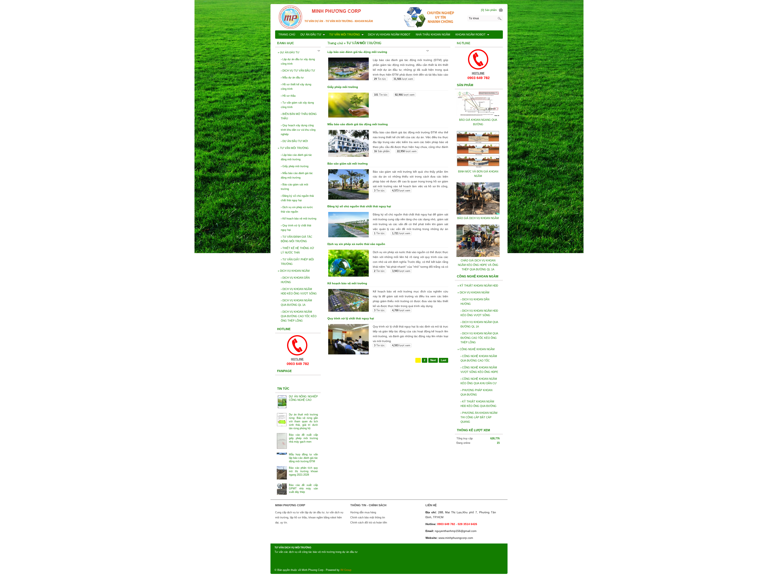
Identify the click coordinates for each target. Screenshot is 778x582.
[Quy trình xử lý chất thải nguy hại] (348, 340)
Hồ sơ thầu (288, 95)
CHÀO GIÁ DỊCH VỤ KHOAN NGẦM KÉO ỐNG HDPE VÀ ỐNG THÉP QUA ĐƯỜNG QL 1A (478, 265)
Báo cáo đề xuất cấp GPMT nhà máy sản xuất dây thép (303, 488)
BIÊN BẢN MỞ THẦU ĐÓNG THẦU (299, 116)
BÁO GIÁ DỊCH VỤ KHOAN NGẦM (478, 218)
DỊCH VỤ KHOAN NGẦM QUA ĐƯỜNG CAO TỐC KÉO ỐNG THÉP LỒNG (479, 338)
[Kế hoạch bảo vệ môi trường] (348, 301)
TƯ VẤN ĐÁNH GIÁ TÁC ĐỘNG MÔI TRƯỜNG (296, 239)
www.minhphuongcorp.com (455, 537)
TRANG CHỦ (286, 34)
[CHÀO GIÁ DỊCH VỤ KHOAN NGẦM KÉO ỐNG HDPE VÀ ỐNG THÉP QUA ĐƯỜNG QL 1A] (478, 256)
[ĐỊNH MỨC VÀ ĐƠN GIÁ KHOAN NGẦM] (478, 167)
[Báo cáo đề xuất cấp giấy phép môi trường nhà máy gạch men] (282, 441)
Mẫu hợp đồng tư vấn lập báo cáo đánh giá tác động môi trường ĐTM (303, 458)
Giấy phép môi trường (342, 87)
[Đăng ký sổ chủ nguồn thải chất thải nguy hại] (348, 225)
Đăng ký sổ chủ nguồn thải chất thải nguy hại (359, 206)
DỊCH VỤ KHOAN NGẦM (473, 292)
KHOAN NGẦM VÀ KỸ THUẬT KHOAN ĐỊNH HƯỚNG (452, 42)
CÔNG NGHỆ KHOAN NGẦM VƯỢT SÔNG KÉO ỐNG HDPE (479, 369)
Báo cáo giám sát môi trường (347, 163)
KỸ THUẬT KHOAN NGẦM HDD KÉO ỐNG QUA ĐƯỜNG (478, 404)
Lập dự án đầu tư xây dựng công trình (298, 61)
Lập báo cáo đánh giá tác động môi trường (296, 157)
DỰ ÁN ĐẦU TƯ (310, 34)
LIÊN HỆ (366, 50)
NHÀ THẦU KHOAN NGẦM (433, 34)
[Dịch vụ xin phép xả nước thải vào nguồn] (348, 264)
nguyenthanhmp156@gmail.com (456, 531)
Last (443, 360)
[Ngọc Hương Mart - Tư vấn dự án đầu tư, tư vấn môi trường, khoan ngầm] (389, 17)
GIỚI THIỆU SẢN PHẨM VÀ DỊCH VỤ (401, 50)
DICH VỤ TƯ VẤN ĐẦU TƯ (298, 70)
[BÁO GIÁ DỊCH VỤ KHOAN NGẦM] (478, 213)
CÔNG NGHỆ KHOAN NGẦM (476, 349)
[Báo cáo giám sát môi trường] (348, 185)
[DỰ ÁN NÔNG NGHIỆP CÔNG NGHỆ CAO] (282, 402)
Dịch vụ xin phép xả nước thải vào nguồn (356, 244)
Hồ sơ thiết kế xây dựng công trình (296, 86)
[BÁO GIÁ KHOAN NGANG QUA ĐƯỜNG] (478, 115)
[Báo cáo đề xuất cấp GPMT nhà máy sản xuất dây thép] (282, 489)
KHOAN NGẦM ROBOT (470, 34)
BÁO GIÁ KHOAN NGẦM (340, 50)
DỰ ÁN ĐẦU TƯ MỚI (294, 141)
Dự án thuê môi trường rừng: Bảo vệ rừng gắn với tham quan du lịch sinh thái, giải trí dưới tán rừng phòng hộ (303, 421)
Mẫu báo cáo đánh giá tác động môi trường (357, 124)
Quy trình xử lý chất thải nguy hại (350, 318)
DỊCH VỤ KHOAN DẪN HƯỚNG (475, 301)
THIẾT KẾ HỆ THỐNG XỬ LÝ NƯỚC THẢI (297, 250)
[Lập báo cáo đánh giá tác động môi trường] (348, 70)
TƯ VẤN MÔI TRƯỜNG (293, 148)
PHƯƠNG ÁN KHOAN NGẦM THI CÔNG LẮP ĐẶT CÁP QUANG (479, 417)
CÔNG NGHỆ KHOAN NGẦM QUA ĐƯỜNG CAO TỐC (479, 358)
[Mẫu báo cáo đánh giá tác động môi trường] (348, 144)
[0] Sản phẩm (489, 10)
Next (433, 360)
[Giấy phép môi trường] (348, 106)
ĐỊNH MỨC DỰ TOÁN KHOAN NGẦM (388, 42)
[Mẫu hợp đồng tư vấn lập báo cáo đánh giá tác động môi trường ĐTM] (282, 457)
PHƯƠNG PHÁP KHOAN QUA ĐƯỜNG (476, 392)
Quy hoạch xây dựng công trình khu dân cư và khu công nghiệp (298, 130)
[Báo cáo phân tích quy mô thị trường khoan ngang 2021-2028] (282, 473)
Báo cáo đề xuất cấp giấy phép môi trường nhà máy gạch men (303, 438)
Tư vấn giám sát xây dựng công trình (297, 105)
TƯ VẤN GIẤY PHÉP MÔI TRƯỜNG (297, 261)
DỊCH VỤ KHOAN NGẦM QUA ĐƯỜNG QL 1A (479, 324)
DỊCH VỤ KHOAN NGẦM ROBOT (389, 34)
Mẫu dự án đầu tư (292, 77)
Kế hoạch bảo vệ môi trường (347, 283)
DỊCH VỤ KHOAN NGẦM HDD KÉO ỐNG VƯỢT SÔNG (479, 313)
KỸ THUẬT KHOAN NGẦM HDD (477, 285)
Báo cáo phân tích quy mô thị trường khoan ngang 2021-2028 (303, 471)
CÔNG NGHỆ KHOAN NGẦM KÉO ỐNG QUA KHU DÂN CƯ (479, 381)
